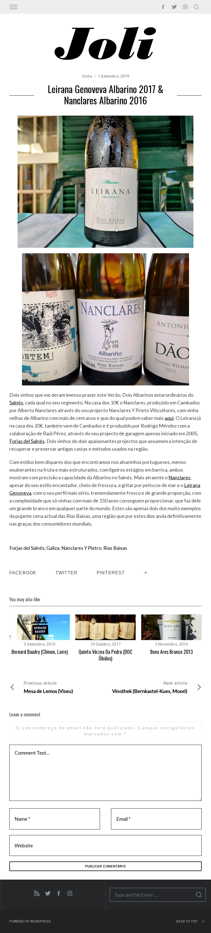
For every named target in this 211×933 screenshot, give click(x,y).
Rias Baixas (115, 548)
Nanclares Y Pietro (81, 548)
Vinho (87, 76)
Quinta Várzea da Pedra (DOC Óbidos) (105, 655)
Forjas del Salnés (27, 441)
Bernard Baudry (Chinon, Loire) (40, 651)
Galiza (52, 548)
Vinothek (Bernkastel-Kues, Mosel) (149, 687)
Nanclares (179, 477)
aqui (169, 418)
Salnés (16, 402)
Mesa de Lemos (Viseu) (48, 687)
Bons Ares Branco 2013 (171, 651)
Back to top (187, 921)
